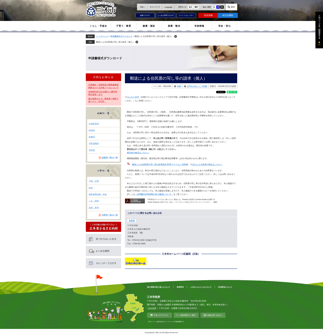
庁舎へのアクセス (161, 315)
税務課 (92, 137)
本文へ (142, 7)
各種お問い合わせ (214, 315)
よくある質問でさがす (165, 15)
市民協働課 (94, 143)
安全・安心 (224, 26)
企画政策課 (94, 124)
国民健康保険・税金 (98, 194)
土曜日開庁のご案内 (188, 315)
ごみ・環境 (94, 201)
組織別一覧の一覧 (110, 157)
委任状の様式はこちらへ (138, 153)
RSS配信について (225, 287)
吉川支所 (152, 308)
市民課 (132, 221)
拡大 (190, 7)
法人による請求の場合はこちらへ (207, 164)
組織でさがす (145, 15)
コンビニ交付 (133, 97)
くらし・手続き (98, 26)
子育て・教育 (123, 26)
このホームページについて (200, 287)
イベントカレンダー (186, 15)
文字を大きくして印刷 (197, 86)
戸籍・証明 (94, 181)
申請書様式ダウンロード (121, 36)
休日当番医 (227, 15)
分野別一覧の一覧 (110, 215)
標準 (196, 7)
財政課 (92, 130)
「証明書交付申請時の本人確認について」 (154, 194)
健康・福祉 (149, 26)
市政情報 (199, 26)
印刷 (179, 86)
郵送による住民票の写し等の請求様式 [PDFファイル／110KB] (160, 164)
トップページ (102, 36)
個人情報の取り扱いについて (158, 287)
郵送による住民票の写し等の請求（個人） (115, 42)
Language (168, 7)
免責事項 (180, 287)
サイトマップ (155, 7)
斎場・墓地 (94, 208)
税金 (91, 188)
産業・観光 (174, 26)
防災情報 (208, 15)
